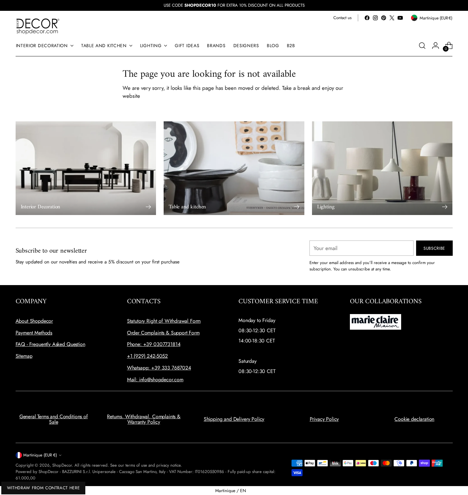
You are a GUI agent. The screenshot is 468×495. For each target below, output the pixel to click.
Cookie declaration (414, 419)
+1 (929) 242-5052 (147, 356)
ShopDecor (62, 465)
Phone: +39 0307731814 (154, 344)
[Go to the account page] (435, 45)
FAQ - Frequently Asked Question (50, 344)
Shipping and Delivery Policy (234, 419)
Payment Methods (34, 332)
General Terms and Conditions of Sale (53, 419)
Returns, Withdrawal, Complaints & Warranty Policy (144, 419)
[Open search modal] (422, 45)
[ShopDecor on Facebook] (367, 18)
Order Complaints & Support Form (163, 332)
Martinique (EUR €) (40, 455)
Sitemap (24, 356)
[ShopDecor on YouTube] (400, 18)
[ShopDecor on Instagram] (375, 18)
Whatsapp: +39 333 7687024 (159, 367)
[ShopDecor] (38, 26)
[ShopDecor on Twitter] (392, 18)
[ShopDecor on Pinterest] (383, 18)
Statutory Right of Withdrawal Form (164, 321)
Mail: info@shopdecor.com (155, 379)
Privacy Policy (324, 419)
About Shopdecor (34, 321)
